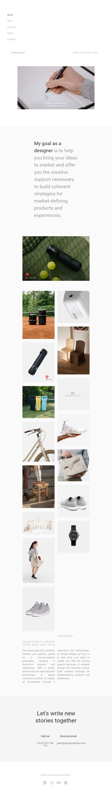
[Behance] (58, 782)
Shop (10, 20)
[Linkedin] (44, 782)
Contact (11, 39)
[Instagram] (51, 782)
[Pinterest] (65, 782)
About (10, 33)
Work (10, 14)
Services (11, 27)
